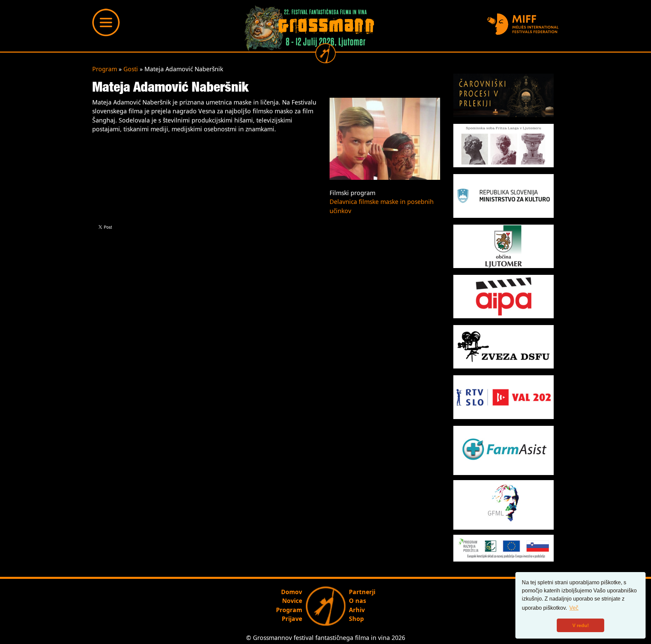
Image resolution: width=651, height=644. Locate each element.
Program (104, 69)
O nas (357, 600)
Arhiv (357, 610)
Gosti (130, 69)
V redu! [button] (580, 625)
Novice (292, 600)
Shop (356, 618)
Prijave (292, 618)
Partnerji (362, 592)
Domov (291, 592)
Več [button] (573, 608)
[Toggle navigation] (106, 22)
